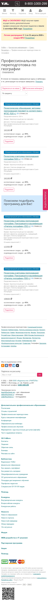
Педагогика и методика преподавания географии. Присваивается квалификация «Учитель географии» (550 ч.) (23, 275)
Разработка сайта (6, 580)
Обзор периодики (7, 524)
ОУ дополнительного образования (14, 477)
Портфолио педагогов (9, 483)
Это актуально (6, 527)
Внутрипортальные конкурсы (12, 500)
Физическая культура (23, 332)
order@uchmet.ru (7, 397)
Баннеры (4, 450)
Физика (33, 332)
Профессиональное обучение (12, 427)
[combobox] (14, 93)
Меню (4, 13)
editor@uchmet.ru (7, 394)
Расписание (5, 408)
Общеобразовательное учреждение (14, 474)
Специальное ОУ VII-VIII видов (12, 486)
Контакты (4, 441)
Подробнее (27, 29)
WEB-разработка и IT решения (14, 538)
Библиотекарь (13, 330)
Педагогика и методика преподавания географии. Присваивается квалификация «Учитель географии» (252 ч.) (23, 223)
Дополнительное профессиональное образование (23, 405)
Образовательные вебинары (11, 424)
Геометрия (26, 343)
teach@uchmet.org (8, 392)
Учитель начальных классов (29, 330)
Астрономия (5, 346)
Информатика (27, 341)
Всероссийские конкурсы (10, 503)
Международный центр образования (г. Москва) (22, 104)
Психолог (4, 330)
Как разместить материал (10, 471)
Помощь (4, 492)
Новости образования (9, 515)
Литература (36, 338)
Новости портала (7, 518)
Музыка (19, 338)
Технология (41, 332)
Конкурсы (5, 497)
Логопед (42, 330)
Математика (27, 338)
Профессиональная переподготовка (14, 414)
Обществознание (17, 335)
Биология (43, 343)
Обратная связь (7, 447)
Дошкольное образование (10, 465)
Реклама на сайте (8, 453)
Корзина (22, 13)
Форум (4, 532)
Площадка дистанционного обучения (15, 480)
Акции (4, 548)
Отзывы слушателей (9, 411)
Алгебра (13, 346)
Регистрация (40, 13)
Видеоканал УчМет (8, 462)
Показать (39, 82)
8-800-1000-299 (36, 3)
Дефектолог (5, 332)
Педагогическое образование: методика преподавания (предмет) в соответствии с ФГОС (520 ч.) (23, 111)
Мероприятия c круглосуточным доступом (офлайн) (20, 430)
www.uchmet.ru (41, 578)
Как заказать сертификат (10, 468)
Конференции (6, 420)
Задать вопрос (45, 199)
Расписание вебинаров (33, 88)
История (18, 341)
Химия (12, 332)
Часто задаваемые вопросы (11, 433)
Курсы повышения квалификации (13, 417)
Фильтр (13, 13)
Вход (31, 13)
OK (39, 375)
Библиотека (6, 459)
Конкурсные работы (8, 506)
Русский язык (5, 335)
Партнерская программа (11, 543)
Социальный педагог (35, 327)
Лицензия (4, 444)
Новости (5, 512)
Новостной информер (9, 521)
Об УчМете (6, 438)
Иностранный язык (8, 341)
